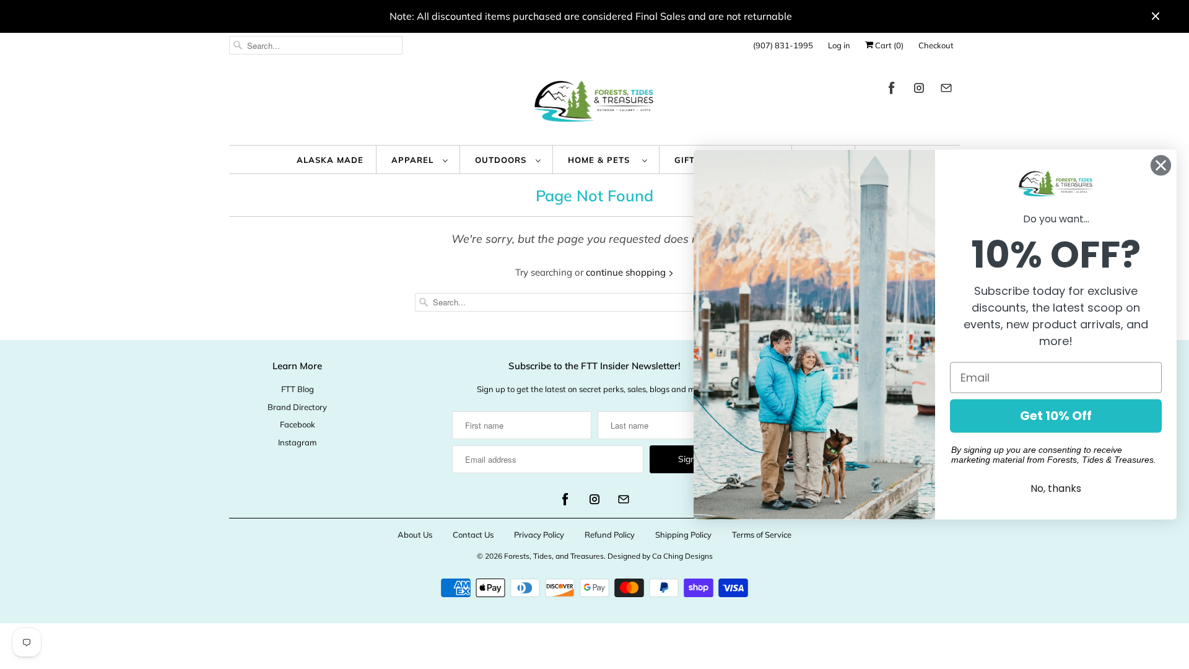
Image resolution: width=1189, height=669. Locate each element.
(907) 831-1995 (783, 45)
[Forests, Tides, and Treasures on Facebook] (891, 90)
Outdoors (502, 160)
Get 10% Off (1056, 416)
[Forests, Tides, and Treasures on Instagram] (919, 90)
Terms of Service (761, 535)
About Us (415, 535)
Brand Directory (297, 407)
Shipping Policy (683, 535)
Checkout (936, 45)
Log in (839, 45)
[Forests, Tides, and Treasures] (594, 104)
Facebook (297, 424)
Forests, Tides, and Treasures (554, 556)
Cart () (888, 45)
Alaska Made (330, 160)
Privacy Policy (539, 535)
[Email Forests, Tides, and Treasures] (946, 90)
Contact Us (473, 535)
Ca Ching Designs (682, 556)
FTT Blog (297, 389)
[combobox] (316, 45)
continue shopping (627, 272)
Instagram (297, 442)
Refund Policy (610, 535)
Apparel (414, 160)
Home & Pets (602, 160)
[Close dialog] (1161, 165)
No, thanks (1055, 489)
